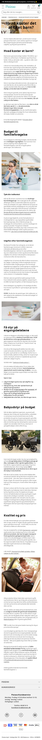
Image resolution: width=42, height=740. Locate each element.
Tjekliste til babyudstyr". (21, 362)
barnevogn (20, 389)
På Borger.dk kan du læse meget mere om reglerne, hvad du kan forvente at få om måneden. (20, 212)
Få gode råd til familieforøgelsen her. (18, 121)
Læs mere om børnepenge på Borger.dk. (24, 232)
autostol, (31, 389)
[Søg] (38, 12)
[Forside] (11, 6)
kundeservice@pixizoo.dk (21, 708)
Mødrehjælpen (9, 619)
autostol (34, 530)
